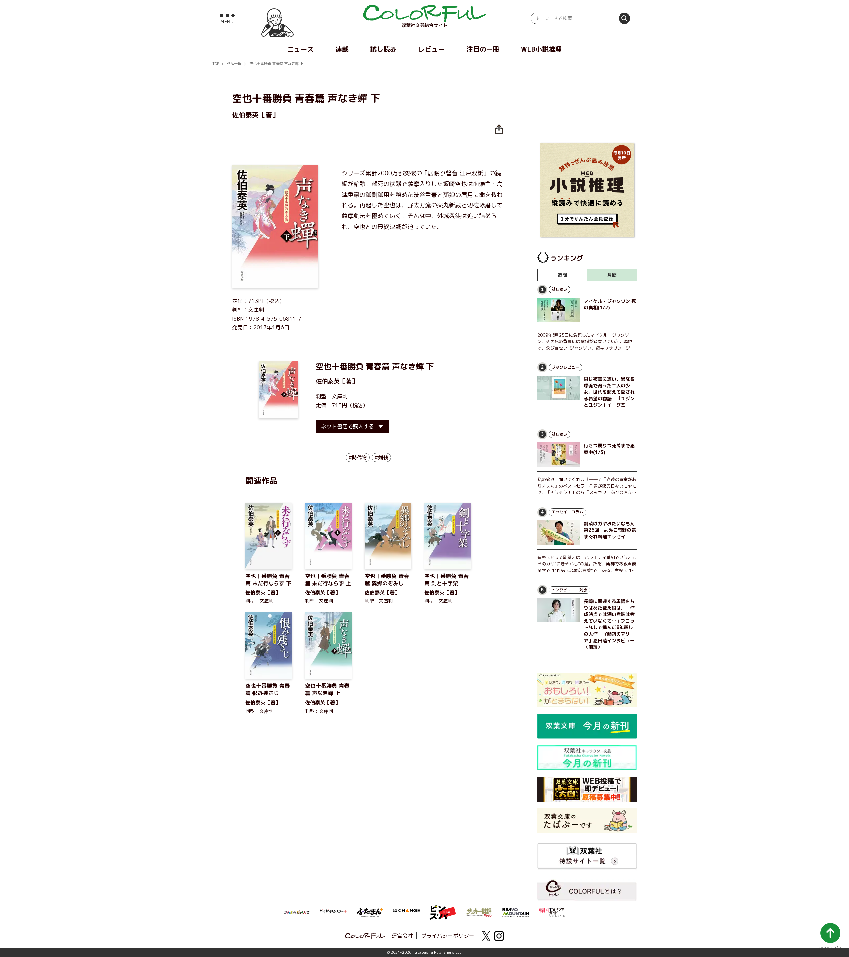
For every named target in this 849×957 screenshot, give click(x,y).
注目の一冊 (482, 49)
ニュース (300, 49)
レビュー (431, 49)
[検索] (624, 18)
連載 (342, 49)
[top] (424, 13)
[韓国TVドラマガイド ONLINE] (552, 911)
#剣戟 (381, 457)
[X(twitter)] (486, 936)
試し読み (383, 49)
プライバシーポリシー (447, 935)
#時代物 (358, 457)
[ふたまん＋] (370, 911)
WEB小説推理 (541, 49)
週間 (562, 275)
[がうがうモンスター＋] (333, 912)
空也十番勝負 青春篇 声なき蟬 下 (276, 63)
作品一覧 (234, 63)
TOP (215, 63)
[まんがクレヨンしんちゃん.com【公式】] (297, 911)
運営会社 (402, 935)
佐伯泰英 (328, 381)
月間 (612, 275)
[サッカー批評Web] (479, 911)
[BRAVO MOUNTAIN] (515, 911)
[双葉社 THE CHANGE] (406, 912)
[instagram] (499, 936)
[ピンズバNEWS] (442, 909)
